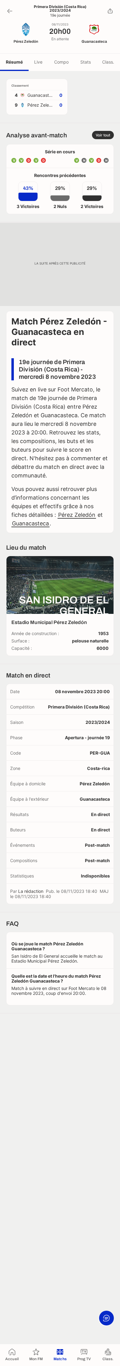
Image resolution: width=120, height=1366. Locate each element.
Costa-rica (98, 768)
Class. (108, 62)
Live (38, 62)
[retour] (10, 11)
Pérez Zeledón (76, 515)
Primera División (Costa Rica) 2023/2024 (60, 8)
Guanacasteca (30, 523)
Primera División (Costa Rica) (79, 706)
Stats (85, 62)
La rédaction (30, 891)
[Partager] (110, 11)
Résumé (14, 62)
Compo (61, 62)
